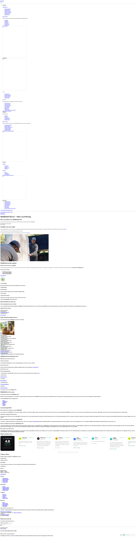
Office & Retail (7, 126)
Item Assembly (5, 480)
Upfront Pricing (7, 104)
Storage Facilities (7, 128)
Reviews (10, 110)
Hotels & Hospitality (8, 125)
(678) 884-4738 (3, 474)
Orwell (4, 405)
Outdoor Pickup (7, 10)
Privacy (15, 512)
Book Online (3, 214)
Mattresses (6, 21)
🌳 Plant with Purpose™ (5, 514)
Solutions (6, 115)
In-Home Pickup (7, 9)
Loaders (4, 162)
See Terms (28, 232)
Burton (4, 400)
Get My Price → (3, 466)
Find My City (7, 14)
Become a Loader (6, 175)
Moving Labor (7, 96)
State (5, 528)
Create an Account (6, 130)
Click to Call (2, 213)
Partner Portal (11, 130)
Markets (6, 168)
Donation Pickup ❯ (3, 387)
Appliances (7, 22)
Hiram (4, 403)
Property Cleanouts (8, 11)
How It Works (7, 107)
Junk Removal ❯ (3, 376)
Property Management (8, 127)
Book (1, 1)
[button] (68, 410)
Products (4, 170)
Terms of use (19, 512)
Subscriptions (7, 174)
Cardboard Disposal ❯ (4, 384)
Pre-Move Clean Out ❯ (4, 351)
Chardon (4, 404)
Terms (65, 229)
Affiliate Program (6, 489)
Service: (1, 522)
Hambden (4, 402)
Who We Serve (7, 119)
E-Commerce (7, 117)
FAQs (4, 502)
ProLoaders (7, 173)
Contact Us (10, 111)
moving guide (35, 421)
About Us (4, 494)
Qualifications (7, 167)
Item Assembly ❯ (3, 380)
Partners (6, 116)
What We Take (7, 13)
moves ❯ (4, 312)
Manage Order (5, 111)
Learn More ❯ (35, 367)
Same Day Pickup (8, 12)
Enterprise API (7, 118)
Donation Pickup (6, 479)
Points (6, 172)
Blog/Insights (7, 109)
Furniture (6, 20)
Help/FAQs (7, 108)
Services (6, 166)
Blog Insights (5, 505)
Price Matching (7, 106)
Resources (4, 200)
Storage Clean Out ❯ (4, 353)
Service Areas (7, 97)
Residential (4, 58)
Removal (4, 5)
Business (4, 112)
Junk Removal (5, 7)
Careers (4, 486)
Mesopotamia (5, 401)
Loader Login (11, 175)
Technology (7, 165)
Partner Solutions (6, 488)
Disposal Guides (7, 103)
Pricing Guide (5, 503)
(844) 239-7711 (3, 511)
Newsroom (4, 495)
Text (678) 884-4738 (4, 210)
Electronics (6, 23)
